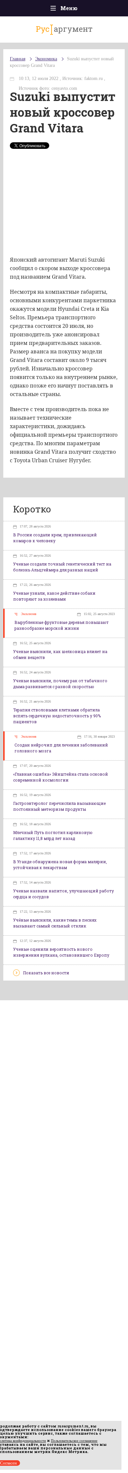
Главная (17, 58)
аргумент (64, 29)
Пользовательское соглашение (74, 1441)
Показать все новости (46, 972)
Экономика (46, 58)
